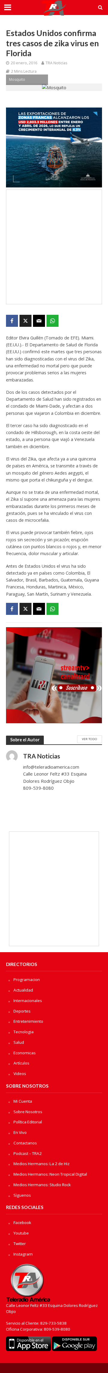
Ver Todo (89, 739)
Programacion (27, 979)
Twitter (20, 1243)
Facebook (22, 1222)
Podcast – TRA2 (28, 1153)
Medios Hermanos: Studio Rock (42, 1184)
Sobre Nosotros (28, 1111)
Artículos (21, 1063)
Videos (20, 1073)
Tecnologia (24, 1031)
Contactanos (25, 1143)
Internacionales (28, 1000)
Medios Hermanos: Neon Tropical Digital (50, 1174)
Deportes (22, 1011)
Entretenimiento (28, 1021)
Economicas (25, 1053)
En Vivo (20, 1132)
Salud (19, 1042)
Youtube (21, 1233)
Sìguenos (22, 1195)
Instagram (23, 1254)
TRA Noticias (56, 62)
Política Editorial (28, 1122)
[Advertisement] (54, 247)
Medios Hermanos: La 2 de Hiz (42, 1163)
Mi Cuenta (23, 1101)
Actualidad (23, 990)
